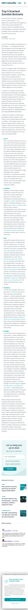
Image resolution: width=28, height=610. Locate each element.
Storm (6, 139)
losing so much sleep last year (12, 280)
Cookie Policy (7, 595)
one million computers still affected (14, 230)
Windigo (6, 331)
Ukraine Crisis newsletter (12, 461)
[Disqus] (14, 546)
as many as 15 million (16, 205)
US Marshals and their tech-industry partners (13, 259)
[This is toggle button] (25, 3)
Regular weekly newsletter (13, 464)
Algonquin (18, 383)
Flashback (7, 288)
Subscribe (10, 469)
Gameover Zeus (16, 267)
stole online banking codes (11, 250)
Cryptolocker (14, 278)
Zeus (5, 238)
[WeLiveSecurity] (11, 3)
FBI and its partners (11, 269)
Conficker (7, 188)
